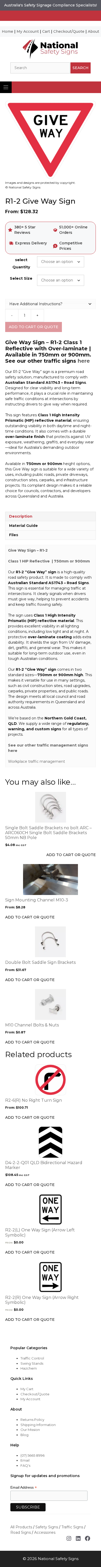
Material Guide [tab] (23, 525)
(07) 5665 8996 (32, 1455)
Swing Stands (31, 1363)
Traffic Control (32, 1358)
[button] (50, 304)
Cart (46, 31)
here (84, 361)
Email (25, 1460)
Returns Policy (32, 1419)
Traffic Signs (72, 1527)
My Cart (26, 1389)
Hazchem (28, 1368)
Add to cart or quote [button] (71, 854)
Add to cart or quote (33, 327)
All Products (21, 1527)
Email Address (23, 1487)
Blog (24, 1435)
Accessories (44, 1532)
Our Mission (30, 1430)
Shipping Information (38, 1425)
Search (81, 67)
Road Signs (20, 1532)
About (93, 31)
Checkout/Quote (68, 31)
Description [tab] (20, 516)
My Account (28, 31)
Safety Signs (46, 1527)
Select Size (21, 278)
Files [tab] (13, 535)
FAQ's (25, 1465)
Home (7, 31)
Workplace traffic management (37, 761)
